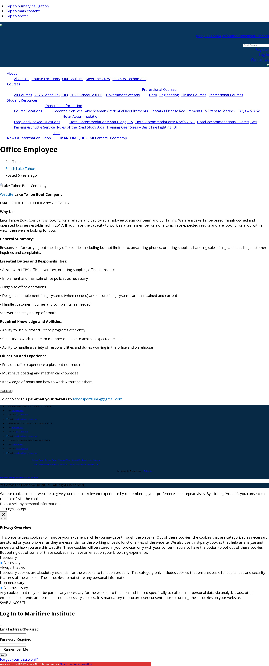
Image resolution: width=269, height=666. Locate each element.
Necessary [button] (8, 557)
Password (16, 639)
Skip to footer (17, 16)
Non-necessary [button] (12, 582)
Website (6, 194)
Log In (264, 54)
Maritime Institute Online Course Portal (50, 464)
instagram (13, 477)
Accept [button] (20, 508)
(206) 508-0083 (17, 444)
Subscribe (148, 471)
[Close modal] (1, 625)
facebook (4, 477)
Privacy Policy (51, 460)
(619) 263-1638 (17, 427)
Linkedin (26, 477)
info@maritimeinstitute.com (245, 35)
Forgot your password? (19, 659)
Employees (87, 460)
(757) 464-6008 (17, 410)
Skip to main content (23, 11)
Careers (96, 460)
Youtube (34, 477)
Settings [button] (7, 508)
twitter (20, 477)
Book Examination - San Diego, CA (84, 464)
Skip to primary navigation (27, 6)
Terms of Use (64, 460)
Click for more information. (76, 664)
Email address (20, 629)
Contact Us (260, 59)
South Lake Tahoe (20, 168)
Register (262, 49)
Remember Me (16, 649)
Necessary (12, 562)
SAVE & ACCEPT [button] (12, 602)
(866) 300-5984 (208, 35)
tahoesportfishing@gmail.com (97, 399)
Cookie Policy (38, 460)
